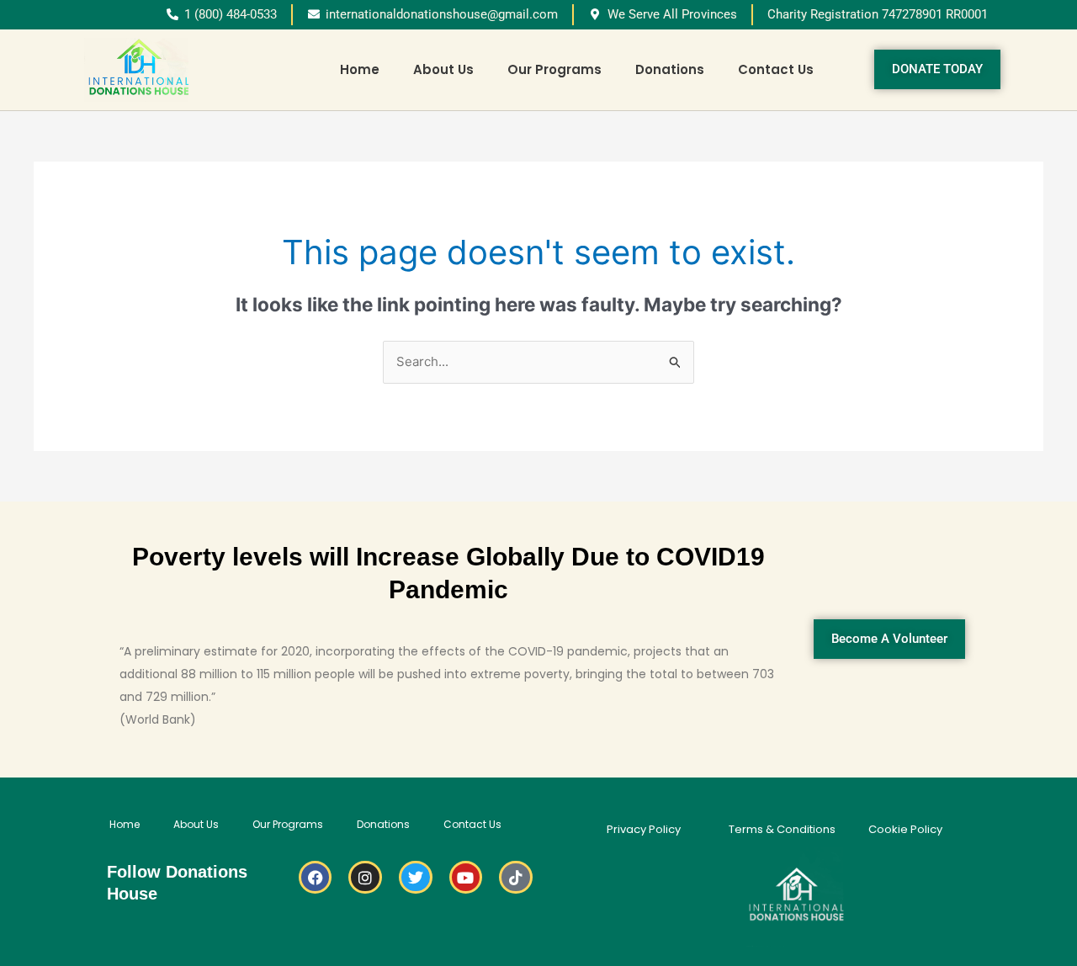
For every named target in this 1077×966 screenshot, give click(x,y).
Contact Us (776, 69)
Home (359, 69)
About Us (443, 69)
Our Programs (554, 69)
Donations (669, 69)
